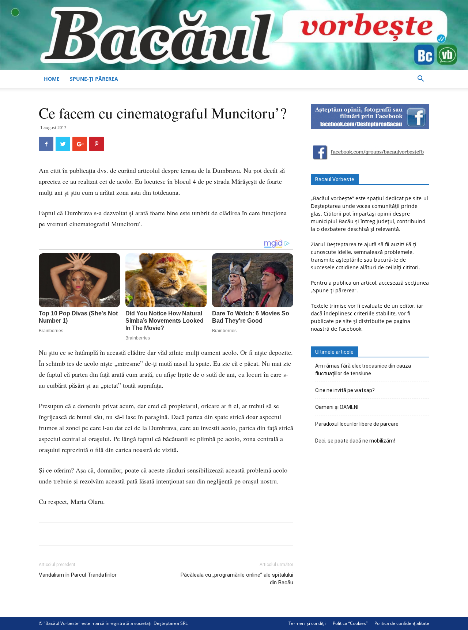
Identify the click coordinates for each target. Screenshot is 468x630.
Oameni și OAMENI (336, 407)
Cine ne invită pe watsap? (345, 390)
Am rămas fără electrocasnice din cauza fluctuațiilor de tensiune (363, 369)
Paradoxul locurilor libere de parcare (357, 424)
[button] (420, 79)
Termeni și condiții (307, 623)
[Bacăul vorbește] (234, 35)
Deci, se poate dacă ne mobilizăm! (355, 441)
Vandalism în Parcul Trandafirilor (78, 575)
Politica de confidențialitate (401, 623)
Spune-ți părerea (94, 78)
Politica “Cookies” (350, 623)
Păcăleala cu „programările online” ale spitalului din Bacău (237, 579)
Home (52, 78)
